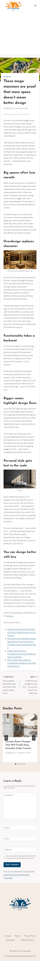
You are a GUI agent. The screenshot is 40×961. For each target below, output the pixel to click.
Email (7, 838)
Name (7, 827)
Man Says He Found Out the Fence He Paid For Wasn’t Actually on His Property (21, 632)
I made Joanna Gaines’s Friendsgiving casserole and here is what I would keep (21, 654)
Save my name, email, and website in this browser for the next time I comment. (21, 857)
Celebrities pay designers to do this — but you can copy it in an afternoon (30, 685)
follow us (9, 616)
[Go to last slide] (6, 738)
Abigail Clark (10, 108)
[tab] (15, 764)
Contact (8, 936)
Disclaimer (10, 940)
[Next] (34, 738)
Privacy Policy (29, 936)
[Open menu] (35, 5)
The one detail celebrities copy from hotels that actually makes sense (9, 685)
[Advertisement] (20, 32)
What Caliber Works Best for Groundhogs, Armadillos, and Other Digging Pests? (21, 663)
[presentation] (20, 725)
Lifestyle (7, 77)
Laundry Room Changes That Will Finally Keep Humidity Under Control (18, 745)
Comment (9, 795)
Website (8, 849)
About (17, 936)
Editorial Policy (27, 940)
